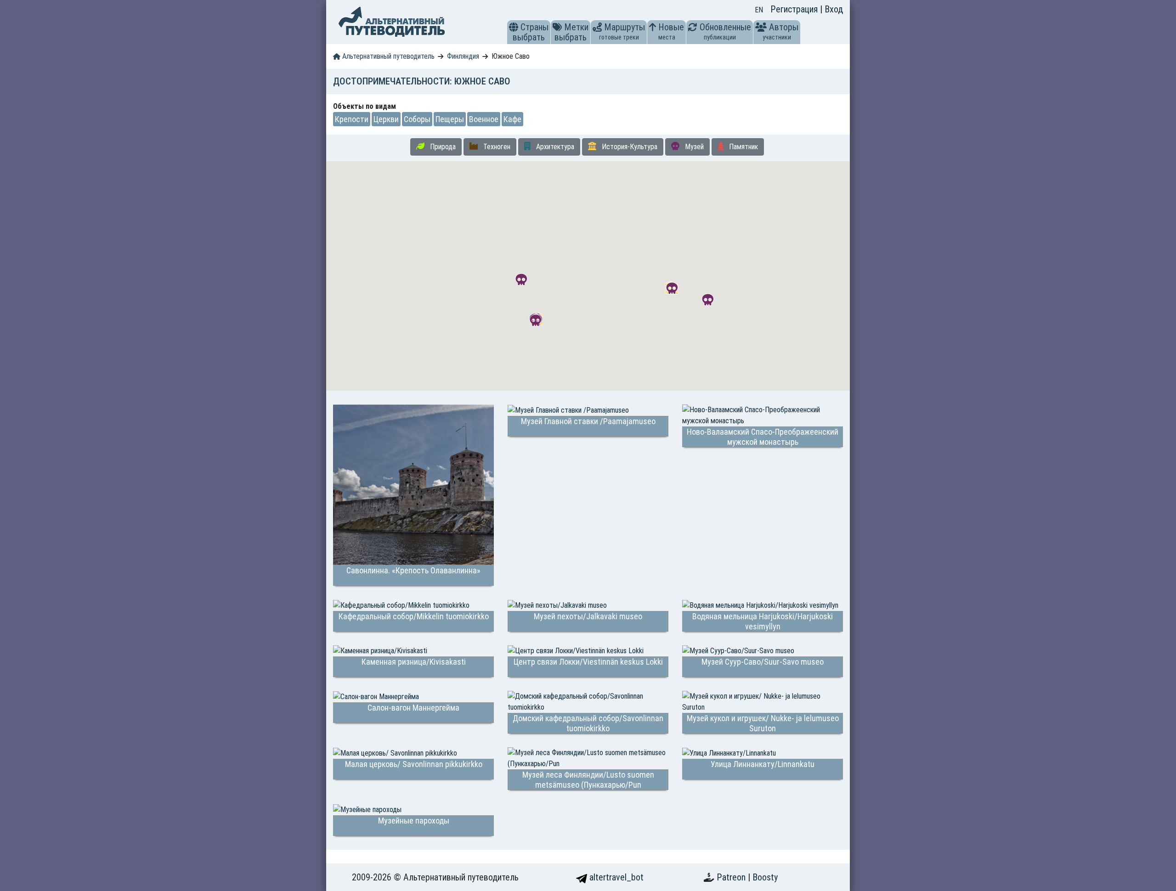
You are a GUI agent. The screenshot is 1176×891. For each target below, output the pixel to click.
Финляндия (463, 56)
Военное (483, 119)
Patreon (732, 877)
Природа (442, 146)
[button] (513, 27)
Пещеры (449, 119)
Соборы (417, 119)
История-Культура (628, 146)
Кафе (512, 119)
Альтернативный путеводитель (387, 56)
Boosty (765, 877)
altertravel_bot (615, 877)
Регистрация (795, 9)
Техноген (495, 146)
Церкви (386, 119)
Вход (834, 9)
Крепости (351, 119)
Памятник (742, 146)
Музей (693, 146)
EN (759, 10)
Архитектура (554, 146)
